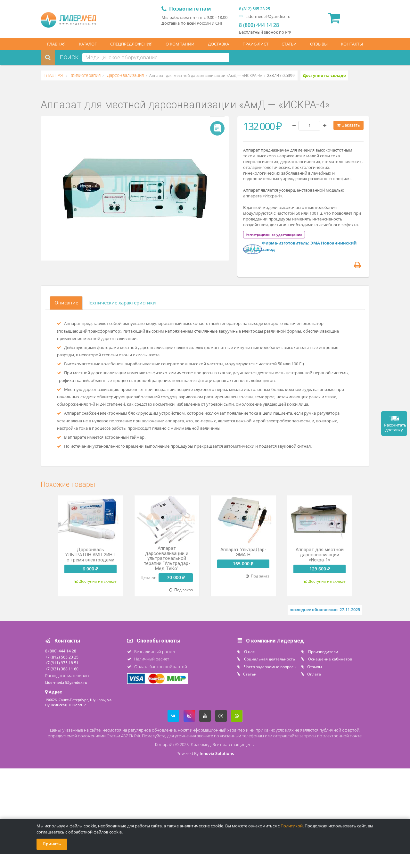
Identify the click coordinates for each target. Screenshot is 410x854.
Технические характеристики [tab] (122, 302)
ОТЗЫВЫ (319, 44)
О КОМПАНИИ (180, 44)
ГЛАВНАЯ (56, 44)
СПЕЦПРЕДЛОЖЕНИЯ (131, 44)
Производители (322, 651)
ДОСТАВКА (218, 44)
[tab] (274, 234)
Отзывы (314, 666)
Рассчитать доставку (395, 427)
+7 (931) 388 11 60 (61, 668)
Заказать (350, 125)
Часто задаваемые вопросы (269, 666)
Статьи (250, 673)
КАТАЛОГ (88, 44)
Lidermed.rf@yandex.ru (267, 16)
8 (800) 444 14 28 (259, 25)
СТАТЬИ (289, 44)
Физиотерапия (85, 75)
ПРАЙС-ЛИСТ (255, 44)
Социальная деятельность (269, 658)
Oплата (314, 673)
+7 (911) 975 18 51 (61, 662)
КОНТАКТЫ (352, 44)
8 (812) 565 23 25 (254, 9)
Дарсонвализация (125, 75)
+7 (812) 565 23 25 (61, 656)
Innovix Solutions (217, 753)
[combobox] (155, 57)
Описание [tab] (66, 302)
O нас (249, 651)
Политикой (292, 826)
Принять (52, 844)
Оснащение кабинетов (329, 658)
